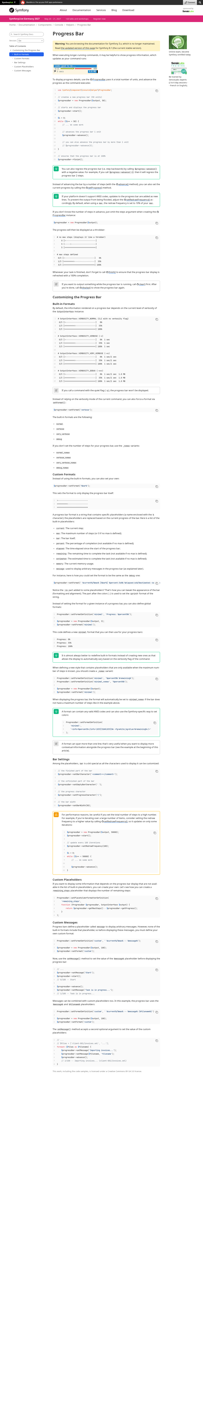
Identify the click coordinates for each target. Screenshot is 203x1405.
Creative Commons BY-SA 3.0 (121, 1071)
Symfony (7, 2)
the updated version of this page (78, 48)
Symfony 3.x (115, 43)
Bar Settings (20, 62)
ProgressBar (99, 79)
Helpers (70, 24)
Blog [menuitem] (114, 10)
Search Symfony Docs (23, 34)
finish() (112, 272)
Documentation (27, 24)
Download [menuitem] (128, 10)
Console (59, 24)
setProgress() (95, 187)
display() (86, 287)
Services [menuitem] (101, 10)
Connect (191, 2)
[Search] (200, 2)
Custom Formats (21, 58)
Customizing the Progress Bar (26, 50)
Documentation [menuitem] (81, 10)
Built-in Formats (21, 54)
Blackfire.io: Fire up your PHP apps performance (44, 2)
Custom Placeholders (24, 66)
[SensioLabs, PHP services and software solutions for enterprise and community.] (188, 11)
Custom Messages (22, 70)
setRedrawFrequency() (138, 199)
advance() (123, 184)
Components (45, 24)
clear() (142, 284)
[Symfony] (32, 10)
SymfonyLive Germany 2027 (24, 18)
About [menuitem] (63, 10)
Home (12, 24)
